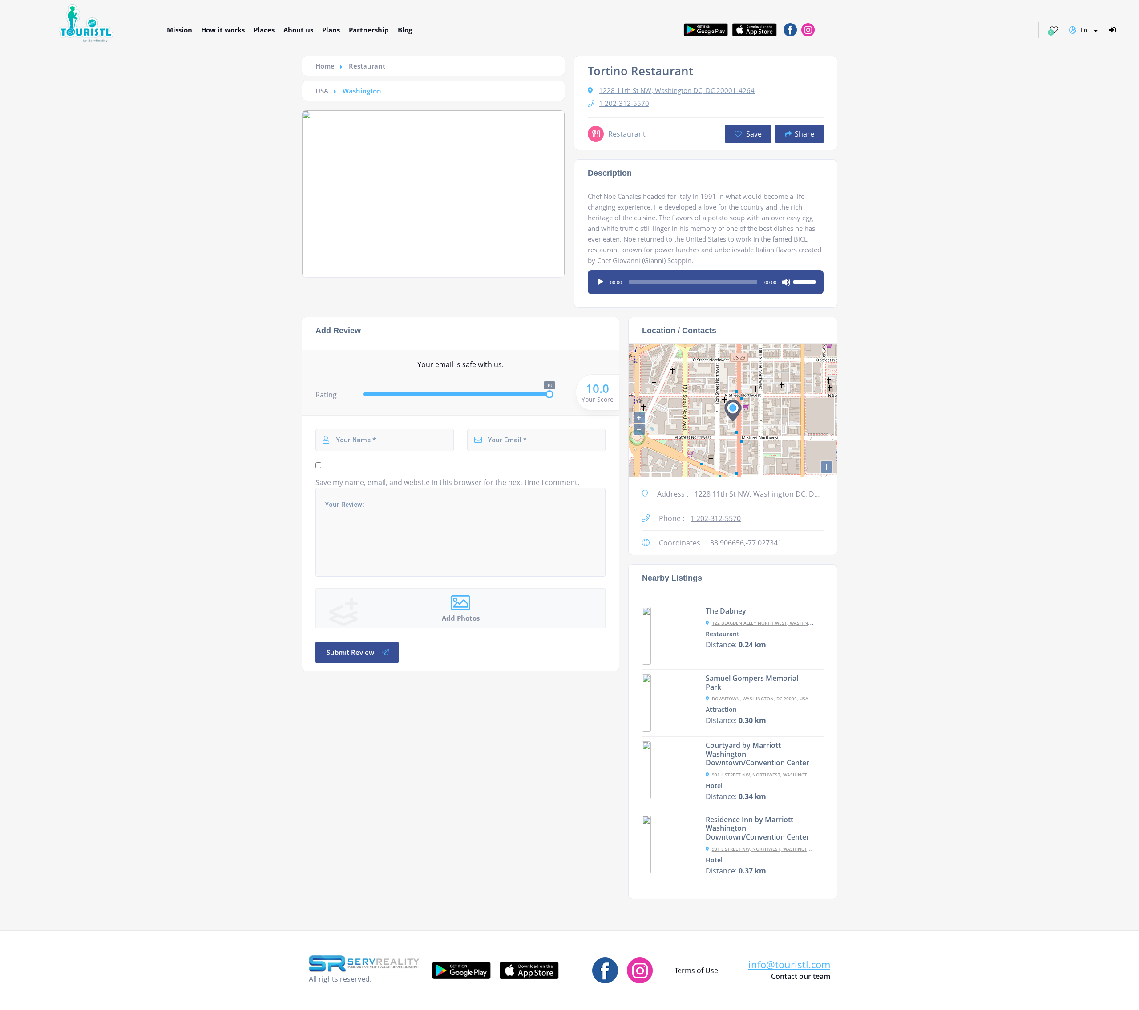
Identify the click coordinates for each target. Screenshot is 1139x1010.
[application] (706, 279)
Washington (362, 90)
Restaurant (367, 65)
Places (264, 29)
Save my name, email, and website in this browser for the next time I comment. (447, 482)
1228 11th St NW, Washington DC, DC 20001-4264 (677, 90)
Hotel (714, 786)
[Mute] (786, 282)
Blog (405, 29)
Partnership (369, 29)
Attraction (721, 710)
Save (753, 134)
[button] (789, 964)
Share (804, 134)
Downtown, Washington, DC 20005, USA (760, 698)
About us (298, 29)
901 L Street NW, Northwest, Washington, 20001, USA (777, 775)
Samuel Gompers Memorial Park (752, 682)
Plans (331, 29)
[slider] (805, 281)
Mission (179, 29)
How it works (223, 29)
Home (325, 65)
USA (321, 90)
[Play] (600, 282)
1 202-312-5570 (624, 103)
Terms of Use (696, 970)
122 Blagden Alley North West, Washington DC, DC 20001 (781, 623)
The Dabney (726, 611)
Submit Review (350, 652)
